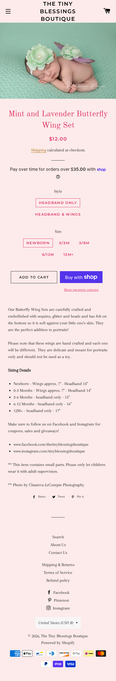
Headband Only (58, 202)
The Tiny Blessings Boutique (58, 11)
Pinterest (61, 600)
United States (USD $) (55, 622)
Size (58, 231)
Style (58, 191)
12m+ (68, 254)
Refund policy (58, 580)
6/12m (48, 254)
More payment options (81, 290)
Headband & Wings (58, 214)
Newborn (38, 243)
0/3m (64, 243)
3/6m (84, 243)
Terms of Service (58, 572)
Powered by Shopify (58, 642)
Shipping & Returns (58, 564)
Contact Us (58, 552)
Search (58, 536)
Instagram (61, 608)
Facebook (60, 592)
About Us (58, 544)
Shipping (38, 150)
